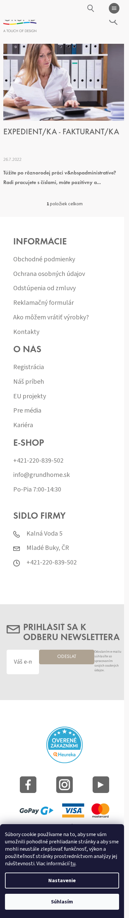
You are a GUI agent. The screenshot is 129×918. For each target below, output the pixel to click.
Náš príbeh (28, 381)
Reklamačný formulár (43, 302)
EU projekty (29, 396)
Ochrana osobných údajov (49, 274)
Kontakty (26, 332)
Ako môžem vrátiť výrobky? (51, 317)
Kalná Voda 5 (44, 533)
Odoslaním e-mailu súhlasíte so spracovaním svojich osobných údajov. (107, 661)
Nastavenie (62, 880)
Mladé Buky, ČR (47, 548)
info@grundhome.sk (41, 475)
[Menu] (114, 8)
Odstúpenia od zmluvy (44, 288)
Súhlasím (62, 901)
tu (72, 863)
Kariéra (23, 425)
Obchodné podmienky (44, 259)
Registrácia (28, 367)
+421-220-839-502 (38, 460)
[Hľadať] (91, 8)
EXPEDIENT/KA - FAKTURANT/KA (61, 132)
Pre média (27, 410)
